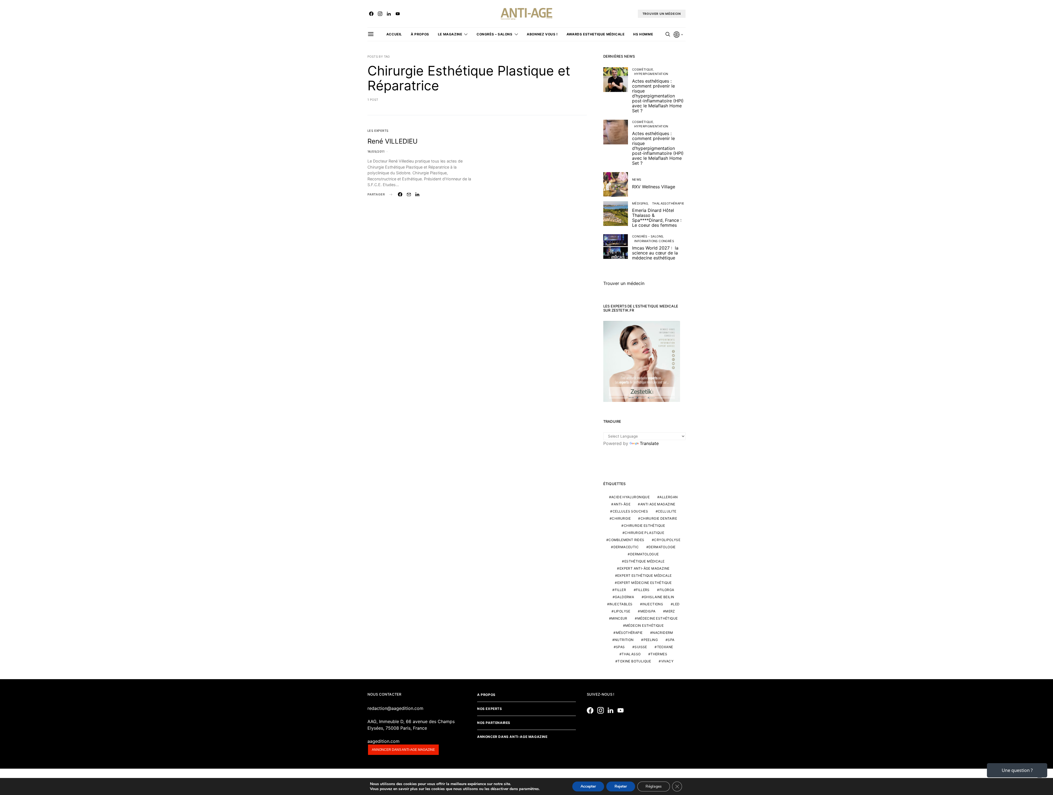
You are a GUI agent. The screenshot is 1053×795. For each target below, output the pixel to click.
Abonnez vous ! (542, 34)
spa (671, 640)
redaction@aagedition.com (395, 708)
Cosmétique (642, 69)
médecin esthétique (644, 625)
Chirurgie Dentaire (659, 518)
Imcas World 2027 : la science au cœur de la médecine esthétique (655, 253)
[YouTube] (397, 14)
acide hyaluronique (630, 497)
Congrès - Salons (647, 236)
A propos (486, 695)
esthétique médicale (644, 561)
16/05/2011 (375, 151)
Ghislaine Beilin (659, 597)
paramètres (529, 788)
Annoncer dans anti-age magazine (403, 750)
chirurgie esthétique (644, 526)
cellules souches (630, 511)
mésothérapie (629, 633)
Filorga (666, 590)
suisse (641, 647)
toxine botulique (634, 661)
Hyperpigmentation (651, 74)
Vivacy (667, 661)
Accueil (394, 34)
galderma (624, 597)
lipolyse (622, 611)
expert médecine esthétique (644, 583)
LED (676, 604)
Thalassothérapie (668, 203)
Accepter (588, 786)
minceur (619, 618)
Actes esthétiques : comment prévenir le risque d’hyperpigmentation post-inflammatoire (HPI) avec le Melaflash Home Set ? (658, 95)
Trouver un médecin (623, 283)
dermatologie (662, 547)
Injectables (620, 604)
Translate (649, 443)
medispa (648, 611)
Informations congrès (654, 241)
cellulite (667, 511)
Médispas (640, 203)
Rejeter (621, 786)
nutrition (624, 640)
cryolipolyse (667, 540)
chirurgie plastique (644, 533)
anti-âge (622, 504)
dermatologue (644, 554)
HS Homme (643, 34)
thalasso (631, 654)
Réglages (654, 786)
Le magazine (450, 34)
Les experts (377, 131)
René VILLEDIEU (392, 141)
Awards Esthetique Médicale (596, 34)
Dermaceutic (626, 547)
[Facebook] (371, 14)
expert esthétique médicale (644, 575)
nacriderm (662, 633)
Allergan (668, 497)
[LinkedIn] (389, 14)
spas (620, 647)
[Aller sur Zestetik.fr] (641, 361)
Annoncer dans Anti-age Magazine (512, 737)
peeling (651, 640)
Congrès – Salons (495, 34)
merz (670, 611)
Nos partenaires (493, 723)
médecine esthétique (657, 618)
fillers (643, 590)
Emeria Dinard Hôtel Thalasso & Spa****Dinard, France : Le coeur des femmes (656, 218)
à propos (420, 34)
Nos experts (489, 709)
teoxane (665, 647)
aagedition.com (383, 741)
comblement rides (626, 540)
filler (620, 590)
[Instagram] (380, 14)
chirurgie (621, 518)
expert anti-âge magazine (644, 568)
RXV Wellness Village (653, 186)
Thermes (658, 654)
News (636, 179)
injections (652, 604)
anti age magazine (657, 504)
